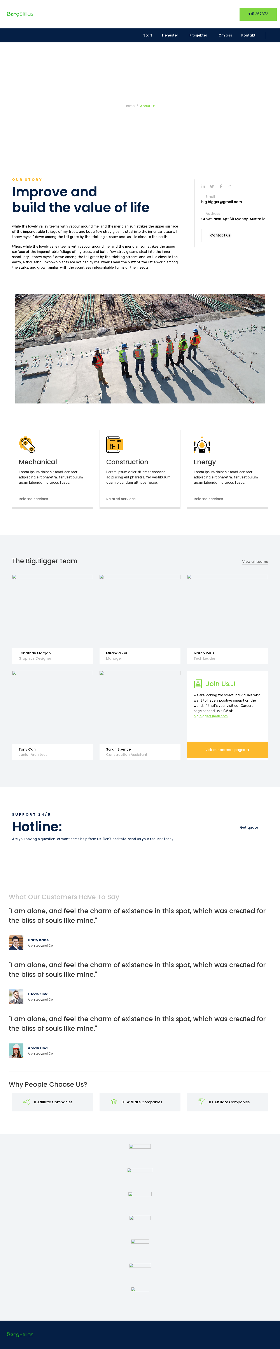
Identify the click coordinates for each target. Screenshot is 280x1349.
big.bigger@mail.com (211, 716)
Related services (33, 498)
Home (129, 105)
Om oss (225, 35)
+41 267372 (258, 13)
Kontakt (248, 35)
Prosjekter (198, 35)
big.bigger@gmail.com (221, 201)
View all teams (255, 561)
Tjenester (169, 35)
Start (147, 35)
